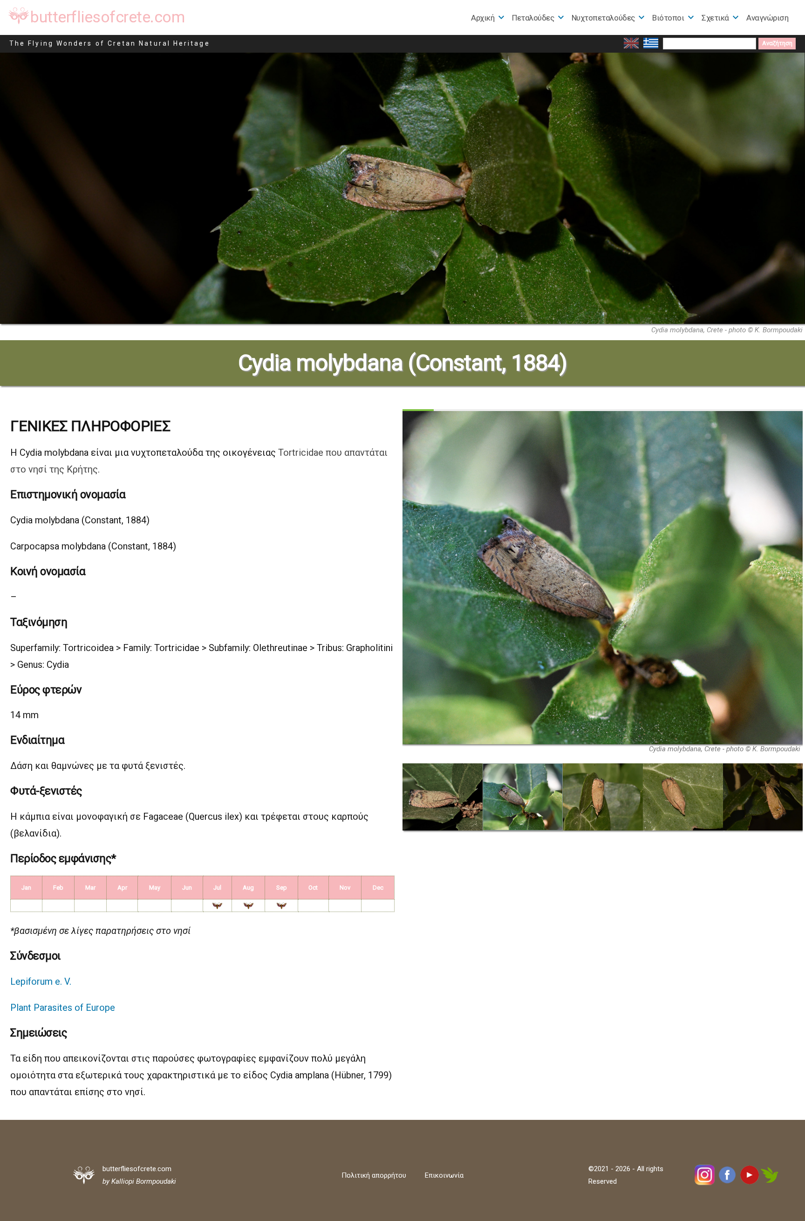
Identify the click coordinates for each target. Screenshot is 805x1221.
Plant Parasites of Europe (62, 1007)
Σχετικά (715, 17)
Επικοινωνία (444, 1175)
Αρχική (482, 17)
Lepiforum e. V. (40, 981)
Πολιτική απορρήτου (373, 1175)
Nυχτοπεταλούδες (603, 17)
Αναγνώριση (767, 17)
